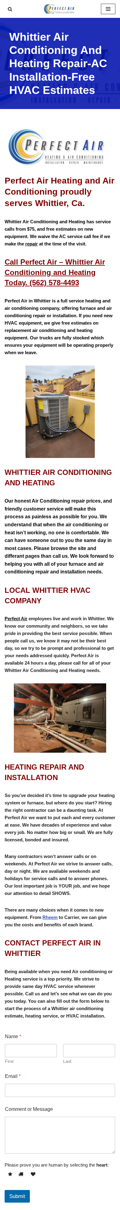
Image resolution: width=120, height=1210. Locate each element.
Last (67, 1061)
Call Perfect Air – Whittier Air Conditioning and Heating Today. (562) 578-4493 (55, 272)
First (9, 1061)
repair (31, 243)
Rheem (50, 917)
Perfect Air (16, 618)
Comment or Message (29, 1109)
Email (13, 1076)
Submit (17, 1196)
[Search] (10, 9)
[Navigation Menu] (108, 9)
